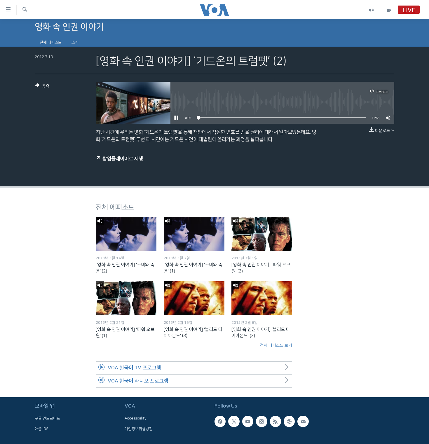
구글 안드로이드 (47, 418)
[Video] (389, 10)
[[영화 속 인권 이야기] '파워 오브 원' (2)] (261, 234)
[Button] (42, 87)
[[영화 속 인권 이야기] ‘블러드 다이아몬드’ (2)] (261, 298)
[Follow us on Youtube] (247, 421)
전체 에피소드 (51, 42)
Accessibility (136, 418)
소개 (75, 42)
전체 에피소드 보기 (276, 345)
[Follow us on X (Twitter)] (233, 421)
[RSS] (275, 421)
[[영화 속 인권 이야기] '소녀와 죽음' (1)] (194, 234)
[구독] (302, 421)
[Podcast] (289, 421)
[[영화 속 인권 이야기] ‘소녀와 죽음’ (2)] (126, 234)
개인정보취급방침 (139, 428)
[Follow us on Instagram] (261, 421)
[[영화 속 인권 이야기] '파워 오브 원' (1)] (126, 298)
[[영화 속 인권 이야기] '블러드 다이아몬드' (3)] (194, 298)
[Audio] (371, 10)
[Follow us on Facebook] (220, 421)
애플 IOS (41, 428)
